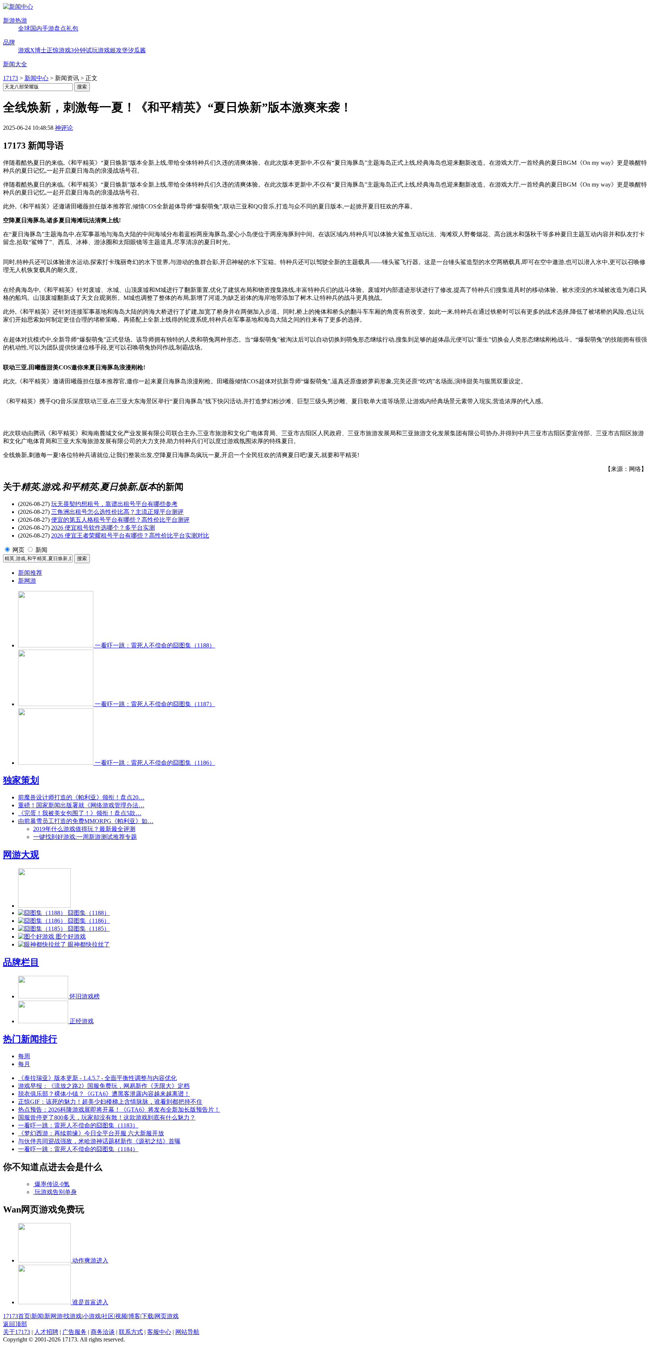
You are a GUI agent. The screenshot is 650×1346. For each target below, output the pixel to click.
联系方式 (131, 1332)
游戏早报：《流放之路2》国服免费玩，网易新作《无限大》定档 (104, 1086)
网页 (18, 550)
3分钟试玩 (84, 50)
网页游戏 (167, 1316)
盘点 (60, 28)
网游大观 (21, 855)
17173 (10, 78)
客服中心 (159, 1332)
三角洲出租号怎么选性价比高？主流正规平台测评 (117, 512)
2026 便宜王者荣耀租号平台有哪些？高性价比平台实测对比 (130, 535)
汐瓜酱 (137, 50)
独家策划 (21, 780)
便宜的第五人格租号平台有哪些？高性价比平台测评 (120, 520)
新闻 (41, 550)
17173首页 (16, 1316)
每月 (24, 1064)
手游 (48, 28)
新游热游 (15, 20)
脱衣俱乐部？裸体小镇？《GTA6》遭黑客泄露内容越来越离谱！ (104, 1094)
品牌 (9, 42)
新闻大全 (15, 64)
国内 (36, 28)
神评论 (64, 128)
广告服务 (74, 1332)
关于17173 (16, 1332)
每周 (24, 1056)
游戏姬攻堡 (113, 50)
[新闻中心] (18, 6)
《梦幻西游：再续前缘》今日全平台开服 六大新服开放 (91, 1133)
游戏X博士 (32, 50)
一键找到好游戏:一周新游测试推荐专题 (85, 837)
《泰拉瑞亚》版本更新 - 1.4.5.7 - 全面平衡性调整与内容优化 (97, 1078)
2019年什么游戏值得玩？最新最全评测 (84, 829)
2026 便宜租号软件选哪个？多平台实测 (103, 527)
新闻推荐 (30, 573)
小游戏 (92, 1316)
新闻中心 (36, 78)
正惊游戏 (59, 50)
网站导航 (187, 1332)
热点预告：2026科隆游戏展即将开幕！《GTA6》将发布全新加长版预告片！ (119, 1109)
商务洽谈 (103, 1332)
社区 (108, 1316)
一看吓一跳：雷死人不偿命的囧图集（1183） (78, 1125)
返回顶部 (15, 1324)
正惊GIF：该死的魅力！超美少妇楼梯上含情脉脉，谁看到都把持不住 (110, 1101)
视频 (121, 1316)
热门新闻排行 (30, 1039)
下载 (147, 1316)
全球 (24, 28)
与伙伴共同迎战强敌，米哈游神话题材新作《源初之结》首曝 (99, 1141)
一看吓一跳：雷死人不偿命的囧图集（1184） (78, 1149)
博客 (134, 1316)
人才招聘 (46, 1332)
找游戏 (73, 1316)
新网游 (27, 580)
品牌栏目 (21, 962)
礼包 (72, 28)
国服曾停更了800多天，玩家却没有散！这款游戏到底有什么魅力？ (107, 1117)
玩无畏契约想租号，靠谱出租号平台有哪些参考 (114, 504)
